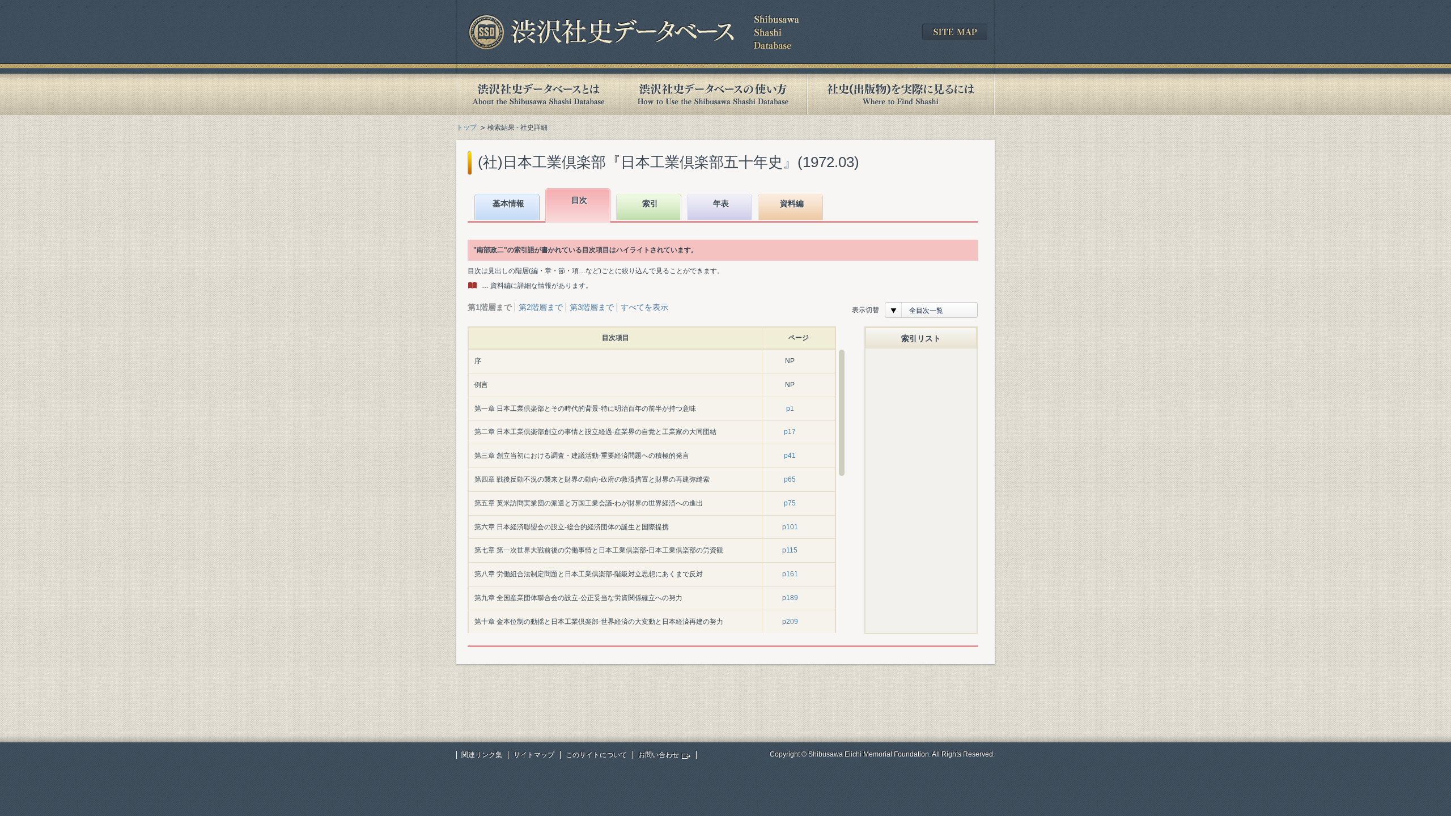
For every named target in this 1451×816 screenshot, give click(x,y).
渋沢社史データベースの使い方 (713, 94)
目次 (579, 200)
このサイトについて (596, 755)
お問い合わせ (658, 755)
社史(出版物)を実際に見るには (901, 94)
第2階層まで (541, 307)
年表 (721, 203)
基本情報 (508, 203)
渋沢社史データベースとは (537, 94)
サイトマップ (534, 755)
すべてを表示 (644, 307)
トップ (466, 127)
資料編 (792, 203)
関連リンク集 (481, 755)
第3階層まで (592, 307)
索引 (650, 203)
